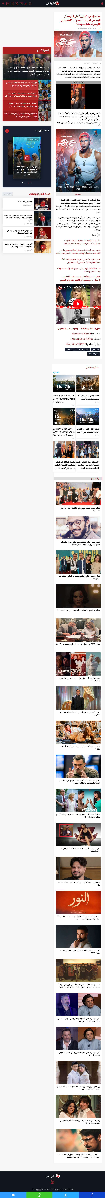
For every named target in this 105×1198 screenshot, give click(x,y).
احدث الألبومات (42, 130)
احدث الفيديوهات (29, 193)
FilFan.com (69, 1189)
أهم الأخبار (43, 50)
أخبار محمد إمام (70, 349)
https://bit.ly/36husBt (81, 334)
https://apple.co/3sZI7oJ (82, 339)
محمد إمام (95, 349)
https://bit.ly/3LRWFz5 (76, 344)
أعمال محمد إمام (84, 349)
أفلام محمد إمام (94, 354)
